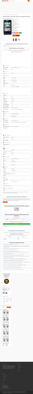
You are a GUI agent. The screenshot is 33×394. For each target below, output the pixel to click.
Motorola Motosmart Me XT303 (15, 67)
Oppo (4, 302)
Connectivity (10, 50)
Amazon (17, 86)
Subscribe (8, 307)
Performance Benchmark (22, 50)
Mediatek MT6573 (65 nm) (15, 113)
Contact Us (19, 367)
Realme (7, 301)
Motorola (15, 20)
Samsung (7, 298)
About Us (19, 365)
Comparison (4, 376)
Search (4, 381)
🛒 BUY (14, 35)
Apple (4, 298)
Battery (13, 50)
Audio (15, 50)
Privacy (19, 370)
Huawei (4, 299)
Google (11, 299)
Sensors (17, 50)
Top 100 (4, 379)
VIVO (10, 301)
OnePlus (4, 301)
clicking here (20, 51)
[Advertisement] (16, 8)
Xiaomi (11, 298)
